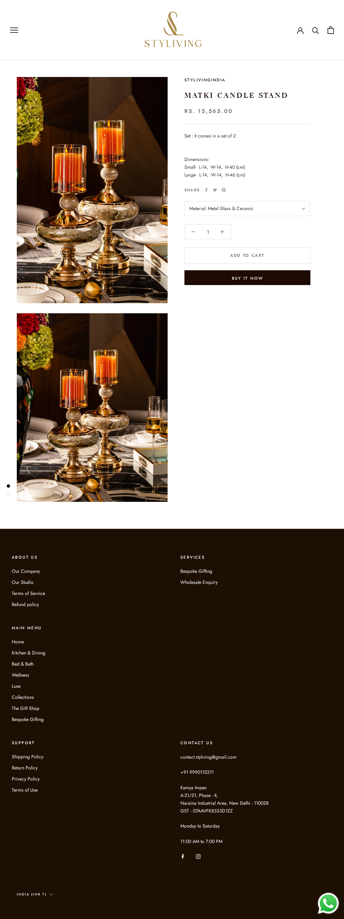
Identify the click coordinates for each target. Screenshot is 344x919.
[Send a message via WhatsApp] (328, 903)
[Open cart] (331, 30)
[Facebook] (206, 190)
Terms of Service (28, 593)
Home (18, 641)
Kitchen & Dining (28, 652)
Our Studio (23, 582)
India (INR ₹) (32, 894)
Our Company (26, 571)
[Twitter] (215, 190)
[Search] (315, 30)
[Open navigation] (14, 30)
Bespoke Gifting (196, 571)
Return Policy (25, 767)
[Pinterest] (224, 190)
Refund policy (25, 604)
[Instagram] (198, 856)
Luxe (16, 686)
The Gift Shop (25, 708)
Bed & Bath (23, 664)
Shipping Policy (27, 756)
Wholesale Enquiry (199, 582)
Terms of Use (25, 790)
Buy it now (247, 278)
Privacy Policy (26, 778)
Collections (23, 697)
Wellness (20, 675)
